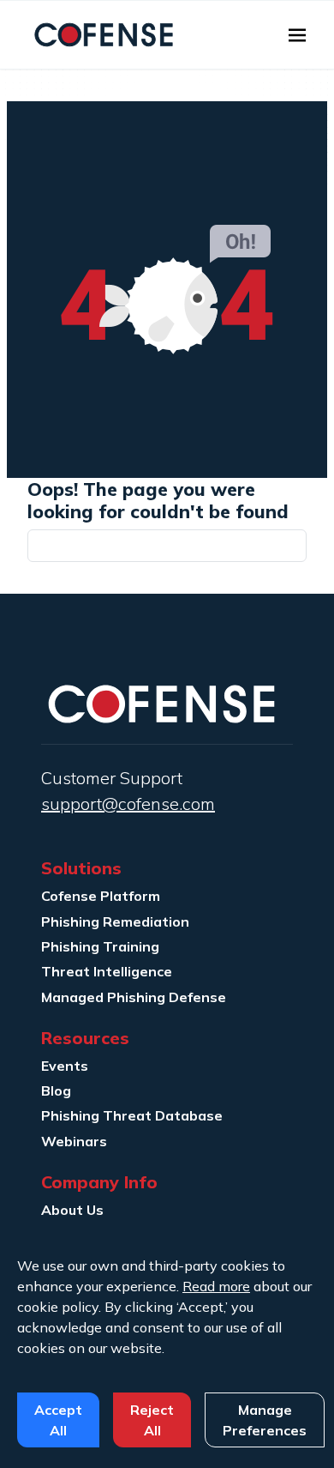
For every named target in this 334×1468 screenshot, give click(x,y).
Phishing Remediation (115, 921)
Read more (216, 1286)
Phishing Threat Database (132, 1115)
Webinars (74, 1141)
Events (64, 1065)
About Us (72, 1209)
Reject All (152, 1420)
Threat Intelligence (106, 971)
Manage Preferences (265, 1420)
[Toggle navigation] (297, 35)
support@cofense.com (128, 803)
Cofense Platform (100, 895)
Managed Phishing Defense (133, 997)
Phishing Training (100, 946)
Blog (56, 1090)
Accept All (58, 1420)
